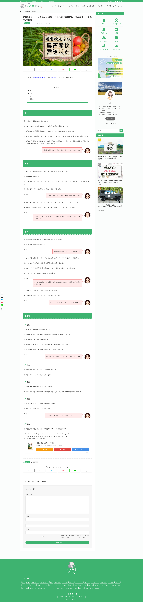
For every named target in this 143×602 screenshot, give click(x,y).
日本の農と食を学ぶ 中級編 (45, 443)
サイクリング (95, 582)
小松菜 (96, 585)
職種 (58, 588)
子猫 (85, 585)
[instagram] (111, 1)
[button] (28, 69)
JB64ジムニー (35, 582)
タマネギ (110, 582)
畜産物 (32, 99)
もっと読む (110, 118)
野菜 (31, 93)
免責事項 (60, 596)
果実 (31, 96)
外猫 (80, 585)
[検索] (122, 1)
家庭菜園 (53, 77)
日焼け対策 (113, 585)
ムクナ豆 (51, 585)
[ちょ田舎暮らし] (31, 5)
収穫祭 (71, 585)
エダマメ (64, 582)
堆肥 (76, 585)
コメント (28, 494)
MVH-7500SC (44, 582)
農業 (76, 588)
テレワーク (25, 585)
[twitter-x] (109, 1)
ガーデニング (79, 582)
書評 (119, 585)
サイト (27, 529)
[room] (113, 1)
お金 (51, 582)
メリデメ (58, 585)
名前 (27, 516)
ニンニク (44, 585)
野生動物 (97, 588)
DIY (23, 582)
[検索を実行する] (121, 130)
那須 (91, 588)
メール (28, 523)
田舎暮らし (33, 588)
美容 (53, 588)
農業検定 (27, 23)
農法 (87, 588)
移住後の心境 (41, 588)
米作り (48, 588)
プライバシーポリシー (70, 596)
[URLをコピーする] (86, 69)
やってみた (57, 582)
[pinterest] (115, 1)
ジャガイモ (103, 582)
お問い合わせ (81, 596)
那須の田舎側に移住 (39, 77)
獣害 (27, 588)
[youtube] (117, 1)
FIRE (27, 582)
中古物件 (65, 585)
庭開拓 (102, 585)
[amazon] (120, 1)
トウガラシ (33, 585)
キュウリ (87, 582)
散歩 (107, 585)
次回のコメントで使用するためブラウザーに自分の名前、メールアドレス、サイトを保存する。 (75, 536)
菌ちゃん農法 (69, 588)
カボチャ (71, 582)
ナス (39, 585)
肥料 (62, 588)
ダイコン (117, 582)
